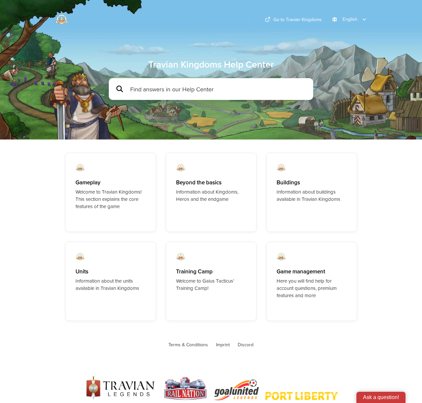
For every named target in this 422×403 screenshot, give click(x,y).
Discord (246, 344)
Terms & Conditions (188, 344)
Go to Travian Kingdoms (297, 19)
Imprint (223, 344)
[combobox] (218, 89)
